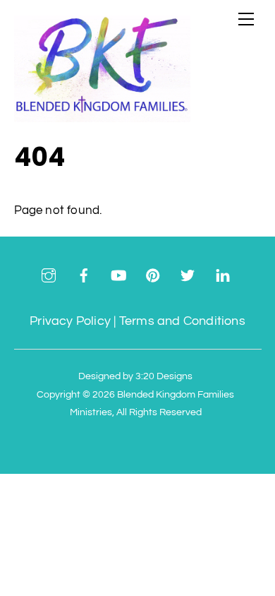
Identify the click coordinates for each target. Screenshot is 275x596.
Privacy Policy (70, 321)
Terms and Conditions (182, 321)
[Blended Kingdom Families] (102, 116)
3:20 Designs (163, 376)
